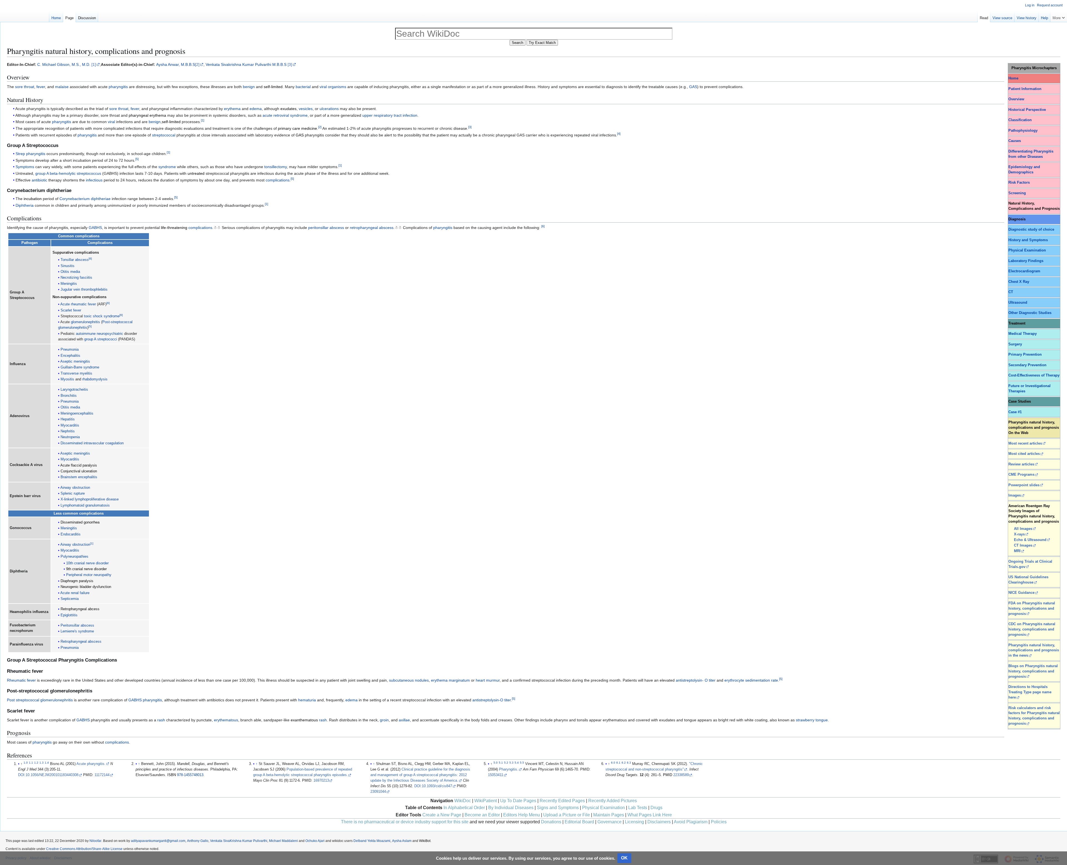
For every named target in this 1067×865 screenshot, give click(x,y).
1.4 (47, 762)
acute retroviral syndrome (285, 115)
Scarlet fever (71, 310)
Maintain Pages (608, 814)
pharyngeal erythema (147, 115)
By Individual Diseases (511, 807)
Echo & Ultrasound (1030, 540)
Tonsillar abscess (75, 260)
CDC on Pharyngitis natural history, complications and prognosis (1031, 629)
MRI (1017, 551)
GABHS (95, 227)
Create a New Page (441, 814)
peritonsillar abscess (326, 227)
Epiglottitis (69, 615)
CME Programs (1021, 475)
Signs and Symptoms (558, 807)
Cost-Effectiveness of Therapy (1033, 375)
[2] (197, 64)
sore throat (24, 86)
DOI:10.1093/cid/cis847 (433, 786)
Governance (609, 821)
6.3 (629, 762)
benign (249, 86)
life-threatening (174, 227)
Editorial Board (579, 821)
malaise (62, 86)
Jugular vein (70, 289)
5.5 (522, 762)
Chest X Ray (1018, 282)
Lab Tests (637, 807)
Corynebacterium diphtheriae (85, 198)
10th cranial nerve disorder (87, 563)
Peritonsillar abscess (77, 625)
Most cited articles (1024, 454)
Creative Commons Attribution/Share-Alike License (84, 849)
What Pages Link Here (649, 814)
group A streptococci (100, 339)
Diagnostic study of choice (1031, 229)
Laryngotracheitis (74, 390)
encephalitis (87, 477)
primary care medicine (297, 128)
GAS (693, 86)
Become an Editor (482, 814)
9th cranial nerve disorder (86, 569)
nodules (422, 680)
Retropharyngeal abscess (81, 642)
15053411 (495, 775)
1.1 (31, 762)
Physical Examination (1027, 250)
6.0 (613, 762)
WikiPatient (485, 800)
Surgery (1015, 344)
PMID (667, 775)
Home (1013, 78)
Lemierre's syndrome (77, 631)
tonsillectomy (275, 166)
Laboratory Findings (1025, 261)
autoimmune (86, 334)
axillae (404, 720)
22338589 (681, 775)
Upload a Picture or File (566, 814)
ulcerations (329, 108)
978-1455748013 (190, 775)
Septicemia (70, 599)
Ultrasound (1017, 303)
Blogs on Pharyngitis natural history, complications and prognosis (1033, 671)
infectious (94, 180)
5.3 (511, 762)
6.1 (618, 762)
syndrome (167, 166)
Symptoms (25, 166)
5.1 (501, 762)
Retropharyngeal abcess (80, 609)
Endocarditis (71, 534)
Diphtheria (25, 205)
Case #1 (1015, 412)
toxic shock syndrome (101, 316)
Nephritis (68, 431)
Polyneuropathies (74, 557)
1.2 (36, 762)
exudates (288, 108)
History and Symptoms (1028, 240)
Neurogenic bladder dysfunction (86, 587)
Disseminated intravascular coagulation (92, 443)
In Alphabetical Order (464, 807)
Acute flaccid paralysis (78, 465)
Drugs (656, 807)
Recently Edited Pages (562, 800)
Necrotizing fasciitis (76, 278)
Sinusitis (67, 266)
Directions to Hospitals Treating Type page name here (1029, 692)
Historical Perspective (1027, 110)
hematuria (307, 700)
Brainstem (69, 477)
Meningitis (69, 284)
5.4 (517, 762)
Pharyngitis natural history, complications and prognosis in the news (1033, 650)
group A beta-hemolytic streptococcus (68, 173)
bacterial (303, 86)
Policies (719, 821)
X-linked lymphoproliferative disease (90, 499)
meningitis (82, 453)
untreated (196, 173)
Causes (1014, 141)
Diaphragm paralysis (77, 581)
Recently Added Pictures (612, 800)
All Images (1023, 529)
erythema (232, 108)
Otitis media (70, 272)
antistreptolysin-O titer (491, 700)
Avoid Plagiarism (690, 821)
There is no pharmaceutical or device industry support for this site (404, 821)
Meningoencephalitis (77, 413)
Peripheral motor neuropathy (88, 575)
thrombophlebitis (94, 289)
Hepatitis (68, 419)
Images (1014, 495)
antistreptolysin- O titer (696, 680)
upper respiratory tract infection (389, 115)
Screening (1017, 193)
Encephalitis (70, 356)
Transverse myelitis (76, 373)
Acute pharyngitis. (91, 764)
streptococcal (163, 135)
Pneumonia (70, 350)
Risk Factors (1019, 183)
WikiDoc (462, 800)
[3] (290, 64)
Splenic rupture (73, 493)
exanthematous (304, 720)
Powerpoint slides (1023, 485)
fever (40, 86)
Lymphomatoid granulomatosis (85, 505)
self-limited (273, 86)
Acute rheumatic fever (78, 304)
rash (161, 720)
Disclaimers (659, 821)
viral (111, 121)
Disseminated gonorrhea (80, 522)
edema (256, 108)
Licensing (634, 821)
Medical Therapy (1022, 334)
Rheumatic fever (21, 680)
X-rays (1019, 534)
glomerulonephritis (85, 322)
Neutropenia (70, 437)
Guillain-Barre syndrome (80, 367)
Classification (1020, 120)
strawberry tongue (812, 720)
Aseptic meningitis (75, 361)
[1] (93, 64)
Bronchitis (69, 396)
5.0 (495, 762)
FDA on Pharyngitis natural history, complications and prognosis (1031, 608)
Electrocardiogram (1024, 271)
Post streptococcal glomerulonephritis (40, 700)
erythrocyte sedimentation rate (751, 680)
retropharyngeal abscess (371, 227)
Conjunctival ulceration (79, 471)
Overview (1016, 99)
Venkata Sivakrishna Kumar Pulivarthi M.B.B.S (246, 64)
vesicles (306, 108)
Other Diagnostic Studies (1029, 313)
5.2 (506, 762)
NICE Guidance (1021, 593)
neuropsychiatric (110, 334)
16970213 (321, 780)
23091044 (378, 792)
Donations (551, 821)
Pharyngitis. (508, 769)
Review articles (1021, 464)
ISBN (171, 775)
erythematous (226, 720)
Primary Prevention (1025, 355)
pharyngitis (118, 86)
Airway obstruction (75, 488)
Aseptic (66, 453)
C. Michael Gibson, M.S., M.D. (63, 64)
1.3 (41, 762)
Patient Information (1024, 89)
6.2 (624, 762)
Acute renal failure (74, 593)
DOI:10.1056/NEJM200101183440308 (48, 775)
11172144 (101, 775)
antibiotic (39, 180)
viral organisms (333, 86)
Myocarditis (70, 425)
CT (1010, 292)
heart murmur (488, 680)
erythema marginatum (450, 680)
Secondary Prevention (1027, 365)
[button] (1058, 16)
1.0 (26, 762)
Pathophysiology (1023, 131)
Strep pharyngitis (30, 153)
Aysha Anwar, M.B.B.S (175, 64)
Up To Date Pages (518, 800)
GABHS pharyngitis (145, 700)
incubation (33, 198)
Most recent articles (1025, 443)
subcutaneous (401, 680)
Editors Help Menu (521, 814)
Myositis (67, 379)
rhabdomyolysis (95, 379)
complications (278, 180)
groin (384, 720)
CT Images (1023, 545)
